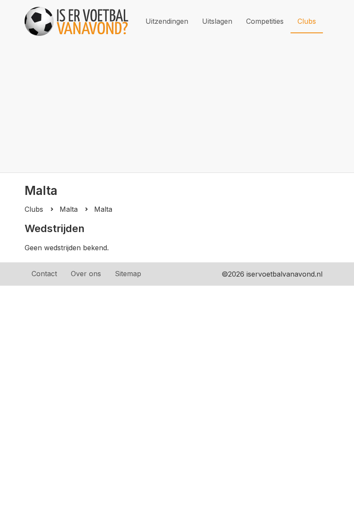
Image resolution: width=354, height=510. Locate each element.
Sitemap (128, 273)
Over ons (86, 273)
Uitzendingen (166, 21)
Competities (265, 21)
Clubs (306, 21)
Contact (44, 273)
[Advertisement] (177, 107)
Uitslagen (217, 21)
